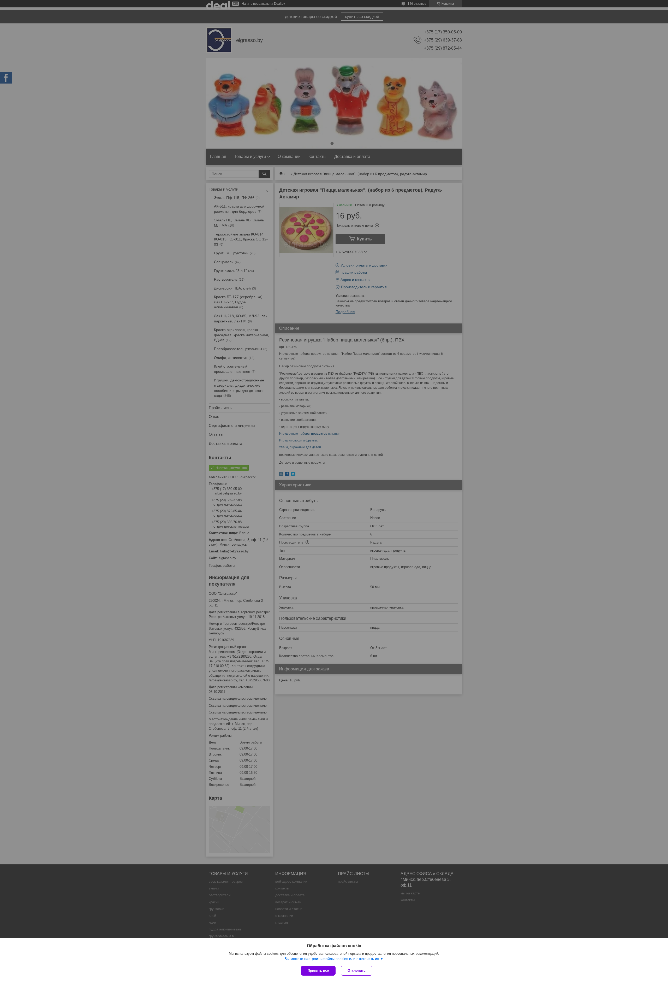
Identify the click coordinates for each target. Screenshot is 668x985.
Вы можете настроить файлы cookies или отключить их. (332, 959)
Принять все (318, 970)
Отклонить (357, 970)
